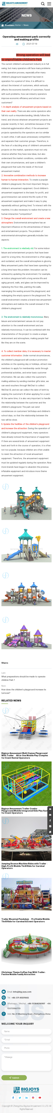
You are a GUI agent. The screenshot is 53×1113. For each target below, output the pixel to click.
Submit (15, 1077)
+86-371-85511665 (20, 997)
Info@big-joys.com (22, 991)
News (26, 25)
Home (18, 25)
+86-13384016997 (37, 1003)
